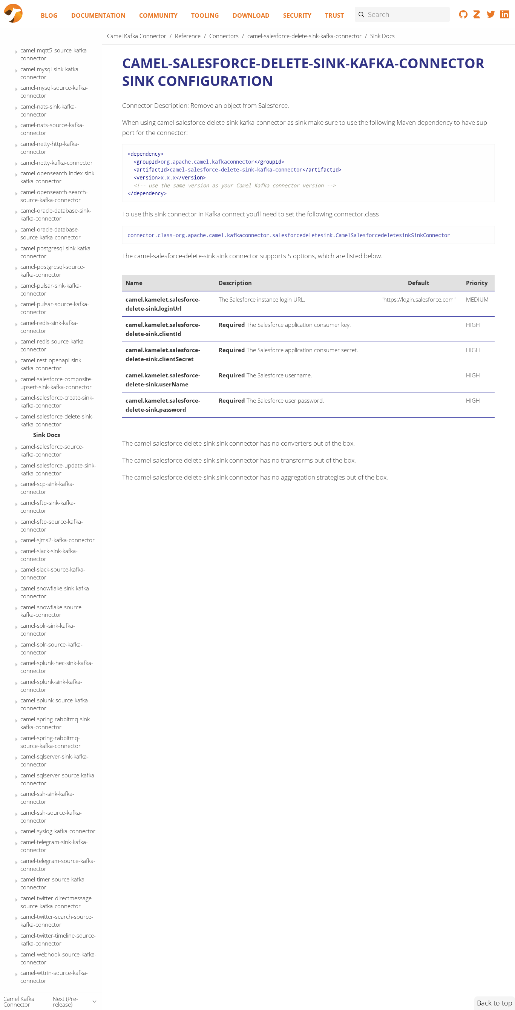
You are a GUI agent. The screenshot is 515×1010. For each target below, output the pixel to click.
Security (297, 15)
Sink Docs (46, 435)
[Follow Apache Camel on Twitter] (491, 16)
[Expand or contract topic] (16, 52)
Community (158, 15)
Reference (188, 36)
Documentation (98, 15)
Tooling (205, 15)
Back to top (494, 1002)
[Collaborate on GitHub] (464, 16)
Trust (334, 15)
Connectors (224, 36)
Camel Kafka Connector (136, 36)
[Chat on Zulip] (477, 16)
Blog (49, 15)
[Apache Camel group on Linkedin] (505, 16)
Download (251, 15)
